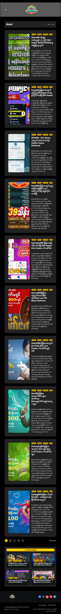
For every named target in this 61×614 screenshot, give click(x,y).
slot (51, 34)
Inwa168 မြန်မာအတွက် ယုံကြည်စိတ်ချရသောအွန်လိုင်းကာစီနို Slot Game (42, 93)
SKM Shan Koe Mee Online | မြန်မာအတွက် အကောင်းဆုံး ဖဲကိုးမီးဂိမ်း (43, 582)
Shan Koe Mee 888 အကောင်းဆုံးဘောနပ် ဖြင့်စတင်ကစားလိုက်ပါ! (44, 610)
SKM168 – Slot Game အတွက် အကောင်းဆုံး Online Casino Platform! (40, 141)
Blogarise (7, 609)
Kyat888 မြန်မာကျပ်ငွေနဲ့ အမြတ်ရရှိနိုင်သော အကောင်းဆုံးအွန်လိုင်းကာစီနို (42, 190)
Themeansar (15, 609)
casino (34, 34)
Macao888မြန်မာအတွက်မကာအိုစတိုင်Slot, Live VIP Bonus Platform (39, 297)
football (45, 34)
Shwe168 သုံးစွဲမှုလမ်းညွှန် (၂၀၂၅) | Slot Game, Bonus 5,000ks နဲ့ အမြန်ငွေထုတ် (42, 41)
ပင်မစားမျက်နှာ (42, 605)
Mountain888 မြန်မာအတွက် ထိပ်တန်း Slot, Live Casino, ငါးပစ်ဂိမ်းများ (41, 450)
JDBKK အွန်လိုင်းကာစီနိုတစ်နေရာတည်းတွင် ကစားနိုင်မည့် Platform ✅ (17, 582)
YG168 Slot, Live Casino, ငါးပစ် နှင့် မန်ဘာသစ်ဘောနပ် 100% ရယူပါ (17, 565)
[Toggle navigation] (6, 10)
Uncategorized (17, 560)
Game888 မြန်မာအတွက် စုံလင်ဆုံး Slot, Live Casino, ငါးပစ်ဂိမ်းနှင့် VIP (42, 347)
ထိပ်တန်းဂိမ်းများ (52, 605)
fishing (39, 34)
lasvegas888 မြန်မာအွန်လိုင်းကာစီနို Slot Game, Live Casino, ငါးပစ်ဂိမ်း (41, 245)
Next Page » (53, 540)
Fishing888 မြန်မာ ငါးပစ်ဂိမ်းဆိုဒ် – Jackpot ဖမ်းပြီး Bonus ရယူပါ (42, 497)
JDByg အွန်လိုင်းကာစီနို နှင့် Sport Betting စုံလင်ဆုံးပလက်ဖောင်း (43, 564)
